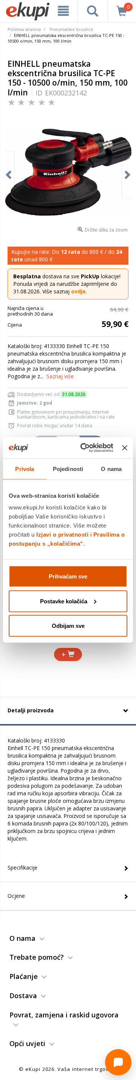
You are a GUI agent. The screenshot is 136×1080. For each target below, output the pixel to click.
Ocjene (16, 895)
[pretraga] (93, 11)
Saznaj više (60, 376)
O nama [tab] (111, 468)
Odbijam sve (68, 626)
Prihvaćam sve (68, 576)
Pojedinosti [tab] (68, 468)
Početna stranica (24, 29)
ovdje (78, 291)
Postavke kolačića (63, 601)
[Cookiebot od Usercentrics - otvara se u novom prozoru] (84, 448)
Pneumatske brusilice (71, 29)
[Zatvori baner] (124, 447)
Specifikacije (22, 867)
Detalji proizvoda (31, 710)
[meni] (63, 11)
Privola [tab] (24, 468)
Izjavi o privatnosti (62, 534)
